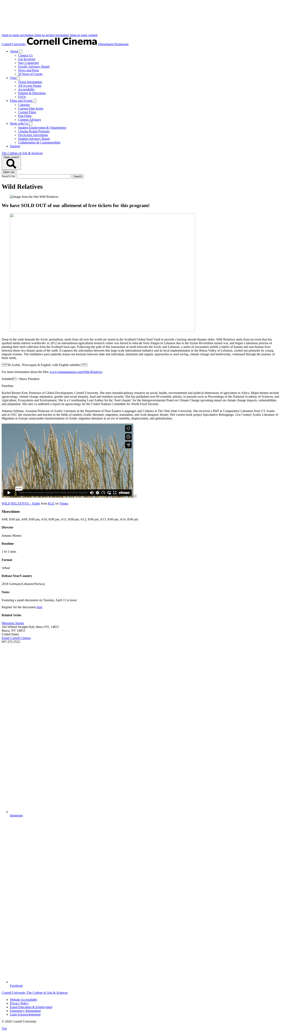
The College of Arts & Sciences (22, 153)
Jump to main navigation (18, 35)
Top (4, 1028)
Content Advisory (29, 119)
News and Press (28, 70)
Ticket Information (30, 82)
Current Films (27, 112)
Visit (13, 78)
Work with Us (19, 123)
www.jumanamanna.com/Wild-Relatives (76, 372)
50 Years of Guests (30, 74)
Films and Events (21, 100)
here (39, 607)
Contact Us (25, 55)
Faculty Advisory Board (33, 66)
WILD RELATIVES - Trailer (21, 503)
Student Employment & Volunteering (42, 127)
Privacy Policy (19, 1003)
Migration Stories (13, 623)
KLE (51, 503)
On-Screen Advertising (33, 135)
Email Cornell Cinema (16, 638)
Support (15, 146)
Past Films (24, 116)
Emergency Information (25, 1010)
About (14, 51)
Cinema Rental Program (33, 131)
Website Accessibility (23, 999)
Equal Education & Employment (31, 1007)
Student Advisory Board (34, 138)
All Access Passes (29, 85)
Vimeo (63, 503)
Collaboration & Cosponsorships (39, 142)
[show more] (20, 51)
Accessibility (26, 89)
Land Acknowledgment (25, 1014)
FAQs (22, 96)
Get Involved (26, 59)
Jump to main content (84, 35)
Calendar (24, 105)
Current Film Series (30, 108)
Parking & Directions (32, 93)
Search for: (9, 176)
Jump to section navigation (52, 35)
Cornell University (14, 44)
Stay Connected (28, 63)
